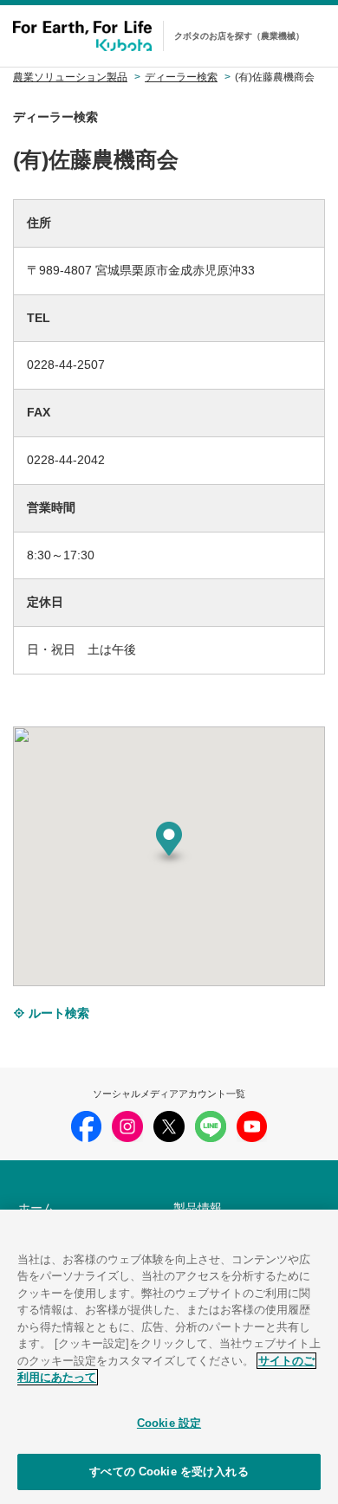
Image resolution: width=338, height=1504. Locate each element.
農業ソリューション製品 (70, 77)
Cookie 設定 (169, 1423)
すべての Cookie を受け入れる (168, 1471)
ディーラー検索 (181, 77)
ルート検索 (57, 1013)
